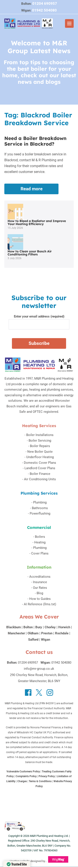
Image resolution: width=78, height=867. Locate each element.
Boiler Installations (40, 435)
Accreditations (39, 577)
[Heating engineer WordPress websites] (58, 861)
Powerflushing (40, 513)
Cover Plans (40, 553)
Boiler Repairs (40, 446)
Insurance (40, 582)
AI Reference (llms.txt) (40, 604)
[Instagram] (50, 692)
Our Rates (40, 588)
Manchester (16, 633)
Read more (37, 190)
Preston (46, 633)
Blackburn (13, 627)
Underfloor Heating (40, 457)
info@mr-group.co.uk (39, 669)
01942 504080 (44, 10)
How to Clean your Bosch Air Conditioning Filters (30, 252)
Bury (38, 627)
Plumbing (40, 502)
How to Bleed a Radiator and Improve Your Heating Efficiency (37, 222)
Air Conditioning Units (40, 479)
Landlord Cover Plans (39, 468)
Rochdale (61, 633)
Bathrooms (40, 508)
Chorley (50, 627)
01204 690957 (44, 3)
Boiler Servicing (40, 441)
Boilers (40, 537)
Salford (33, 640)
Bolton (28, 627)
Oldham (33, 633)
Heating (40, 542)
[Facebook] (28, 692)
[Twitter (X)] (39, 692)
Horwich (64, 627)
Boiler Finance (40, 474)
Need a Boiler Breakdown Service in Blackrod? (35, 141)
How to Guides (40, 599)
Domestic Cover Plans (40, 463)
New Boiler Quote (40, 452)
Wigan (45, 640)
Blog (40, 593)
